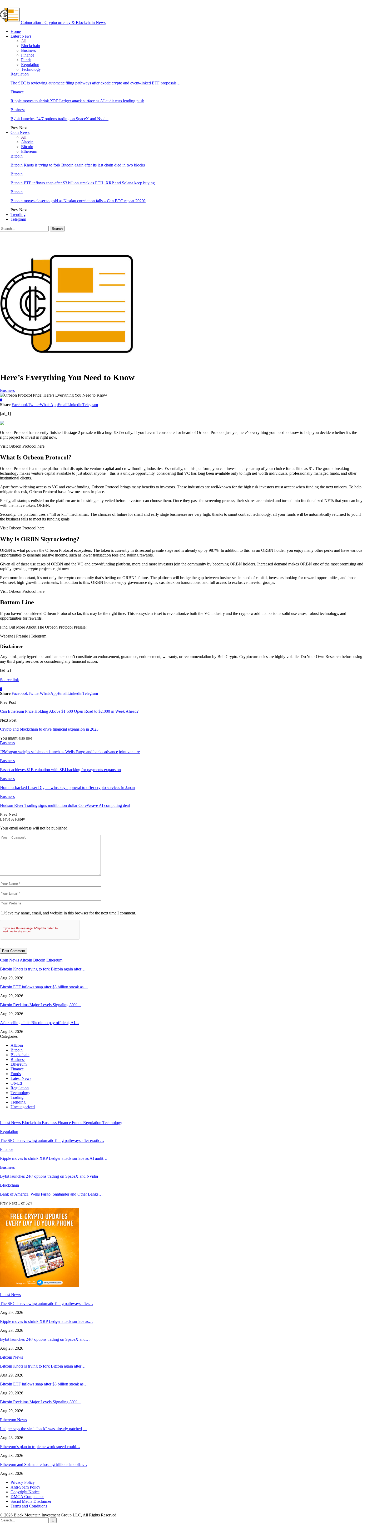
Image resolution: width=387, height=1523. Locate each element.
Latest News (21, 36)
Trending (18, 214)
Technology (31, 69)
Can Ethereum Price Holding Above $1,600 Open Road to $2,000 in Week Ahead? (69, 711)
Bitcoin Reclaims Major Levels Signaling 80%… (40, 1005)
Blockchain (30, 45)
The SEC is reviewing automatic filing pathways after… (46, 1303)
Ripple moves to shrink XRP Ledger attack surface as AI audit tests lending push (77, 101)
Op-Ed (16, 1083)
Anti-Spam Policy (25, 1487)
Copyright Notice (25, 1492)
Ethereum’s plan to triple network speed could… (40, 1446)
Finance (27, 55)
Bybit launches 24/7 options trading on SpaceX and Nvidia (59, 119)
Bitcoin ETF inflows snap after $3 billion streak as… (44, 987)
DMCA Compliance (27, 1496)
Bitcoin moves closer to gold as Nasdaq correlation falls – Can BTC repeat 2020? (78, 201)
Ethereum (29, 151)
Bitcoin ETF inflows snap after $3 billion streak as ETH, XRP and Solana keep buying (83, 183)
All (23, 41)
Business (28, 50)
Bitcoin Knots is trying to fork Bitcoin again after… (43, 969)
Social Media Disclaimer (31, 1501)
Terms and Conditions (29, 1506)
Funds (26, 60)
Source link (9, 679)
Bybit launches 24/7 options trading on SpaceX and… (45, 1339)
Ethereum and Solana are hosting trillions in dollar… (43, 1464)
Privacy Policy (23, 1482)
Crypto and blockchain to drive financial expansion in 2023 (49, 729)
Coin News (20, 132)
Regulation (30, 64)
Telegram (18, 219)
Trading (17, 1097)
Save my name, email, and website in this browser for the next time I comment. (70, 913)
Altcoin (27, 142)
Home (16, 31)
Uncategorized (23, 1107)
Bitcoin (27, 146)
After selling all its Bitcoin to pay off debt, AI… (39, 1022)
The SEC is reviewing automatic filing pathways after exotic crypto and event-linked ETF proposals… (96, 83)
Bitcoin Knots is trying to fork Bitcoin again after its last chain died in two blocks (78, 165)
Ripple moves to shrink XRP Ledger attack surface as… (46, 1321)
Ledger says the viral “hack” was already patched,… (43, 1428)
